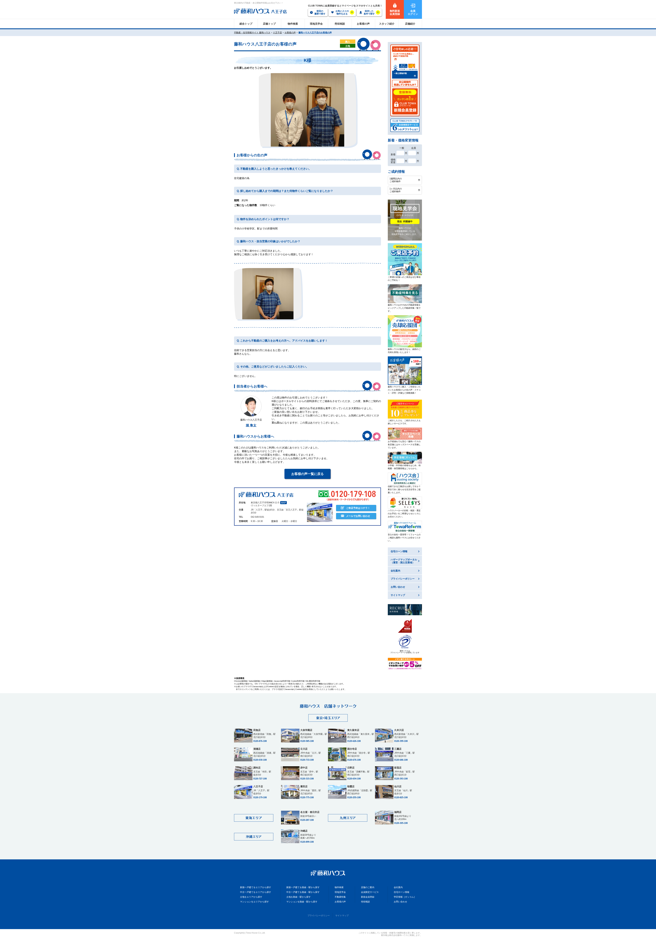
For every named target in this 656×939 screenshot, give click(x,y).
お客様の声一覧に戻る (307, 474)
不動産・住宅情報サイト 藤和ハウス (252, 32)
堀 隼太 (251, 425)
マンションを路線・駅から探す (301, 901)
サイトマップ (342, 915)
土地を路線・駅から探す (298, 897)
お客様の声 (290, 32)
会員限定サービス (370, 892)
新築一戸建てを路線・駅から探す (303, 887)
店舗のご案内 (367, 887)
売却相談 (365, 901)
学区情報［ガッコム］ (405, 897)
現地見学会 (340, 892)
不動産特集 (340, 897)
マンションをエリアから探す (254, 901)
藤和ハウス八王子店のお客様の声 (315, 32)
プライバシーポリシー (319, 915)
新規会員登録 (367, 897)
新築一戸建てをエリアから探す (255, 887)
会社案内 (398, 887)
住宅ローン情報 (401, 892)
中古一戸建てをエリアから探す (255, 892)
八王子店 (277, 32)
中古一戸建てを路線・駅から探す (303, 892)
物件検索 (339, 887)
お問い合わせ (400, 901)
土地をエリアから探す (251, 897)
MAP (283, 502)
